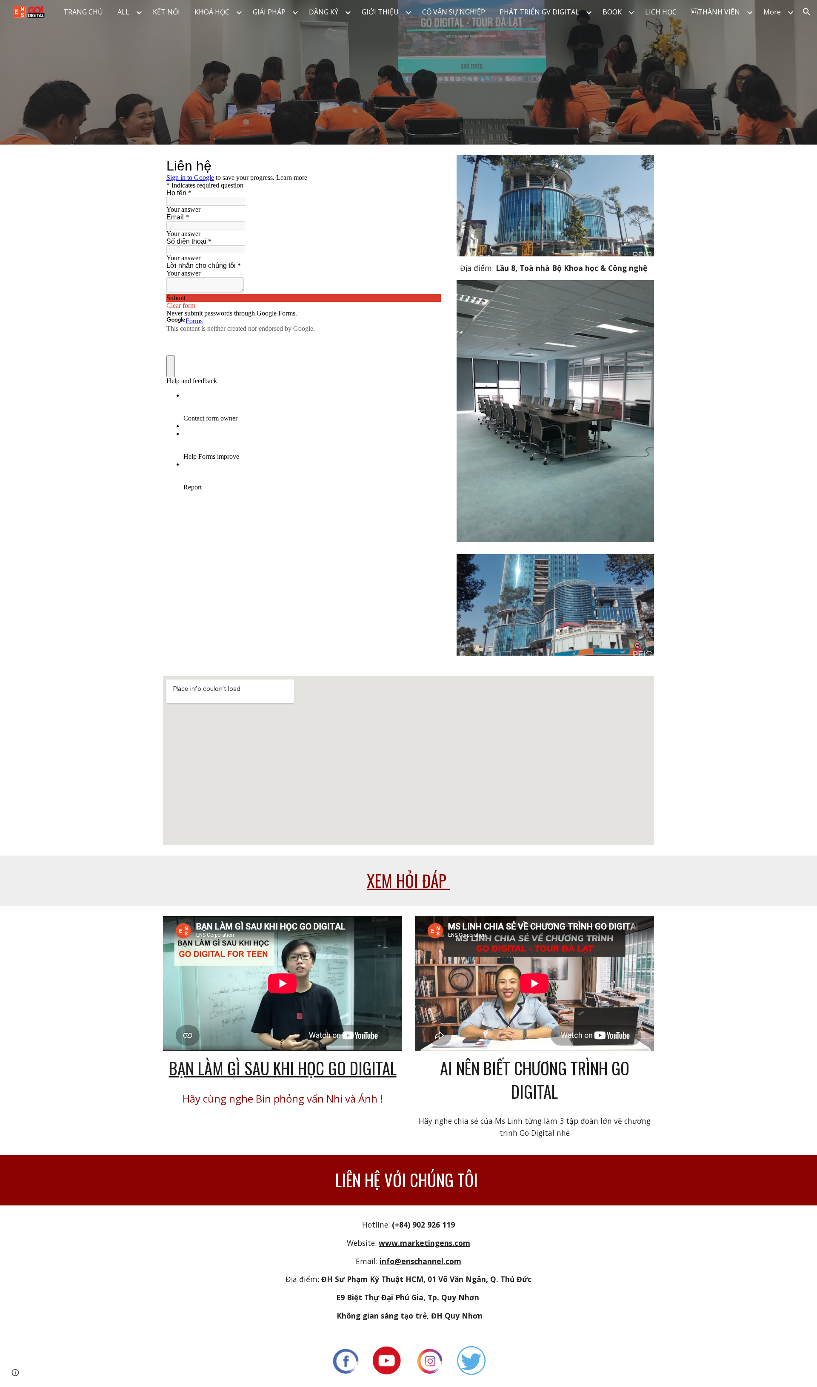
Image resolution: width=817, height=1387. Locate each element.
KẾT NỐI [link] (166, 12)
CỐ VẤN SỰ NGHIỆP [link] (453, 12)
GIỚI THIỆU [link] (380, 12)
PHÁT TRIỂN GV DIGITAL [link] (539, 12)
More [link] (772, 12)
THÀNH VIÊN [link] (715, 12)
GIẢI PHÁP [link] (269, 12)
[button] (807, 12)
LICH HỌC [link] (661, 12)
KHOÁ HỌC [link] (211, 12)
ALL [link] (123, 12)
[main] (555, 268)
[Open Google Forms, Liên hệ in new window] (428, 166)
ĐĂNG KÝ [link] (323, 12)
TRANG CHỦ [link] (83, 12)
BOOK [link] (612, 12)
